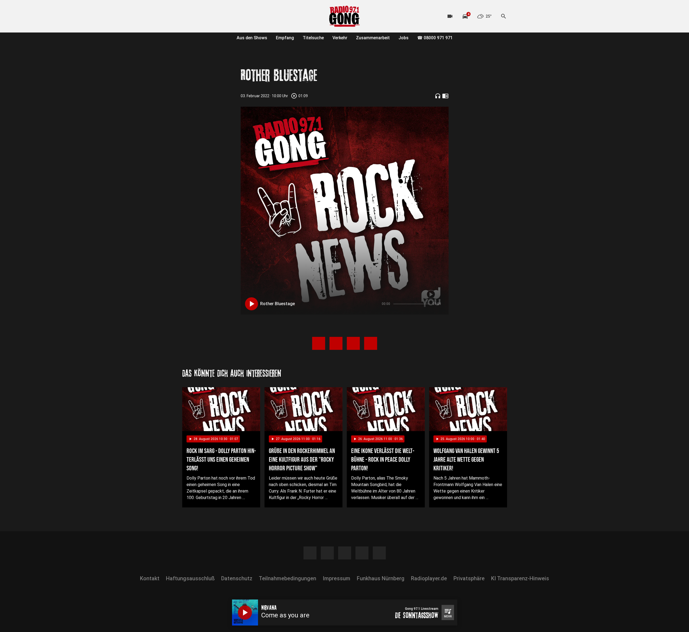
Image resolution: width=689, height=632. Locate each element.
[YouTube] (209, 16)
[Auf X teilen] (335, 343)
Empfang (285, 37)
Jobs (404, 37)
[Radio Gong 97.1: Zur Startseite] (345, 16)
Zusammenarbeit (373, 37)
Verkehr (339, 37)
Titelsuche (313, 37)
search (503, 16)
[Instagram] (198, 16)
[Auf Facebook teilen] (318, 343)
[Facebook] (187, 16)
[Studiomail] (231, 16)
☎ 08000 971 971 (435, 37)
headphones (438, 96)
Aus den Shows (252, 37)
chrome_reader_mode (445, 96)
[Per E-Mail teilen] (370, 343)
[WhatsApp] (220, 16)
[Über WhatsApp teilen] (353, 343)
